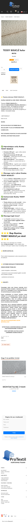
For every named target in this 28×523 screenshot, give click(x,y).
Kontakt (2, 473)
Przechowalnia (4, 480)
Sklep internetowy (7, 521)
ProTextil (2, 16)
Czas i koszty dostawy (5, 487)
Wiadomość (6, 427)
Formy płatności (4, 485)
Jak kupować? (4, 470)
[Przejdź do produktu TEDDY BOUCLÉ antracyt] (14, 367)
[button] (2, 12)
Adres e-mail (6, 422)
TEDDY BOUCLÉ (16, 16)
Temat (4, 424)
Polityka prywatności (5, 494)
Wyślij (14, 432)
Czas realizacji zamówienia (6, 488)
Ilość (2, 67)
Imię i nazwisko (6, 419)
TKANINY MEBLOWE (8, 16)
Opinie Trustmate (4, 500)
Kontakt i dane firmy (5, 502)
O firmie (2, 503)
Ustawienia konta (4, 479)
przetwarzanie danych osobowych (17, 437)
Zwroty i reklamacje (5, 471)
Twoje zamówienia (5, 478)
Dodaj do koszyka (14, 69)
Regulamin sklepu (4, 493)
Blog (2, 499)
